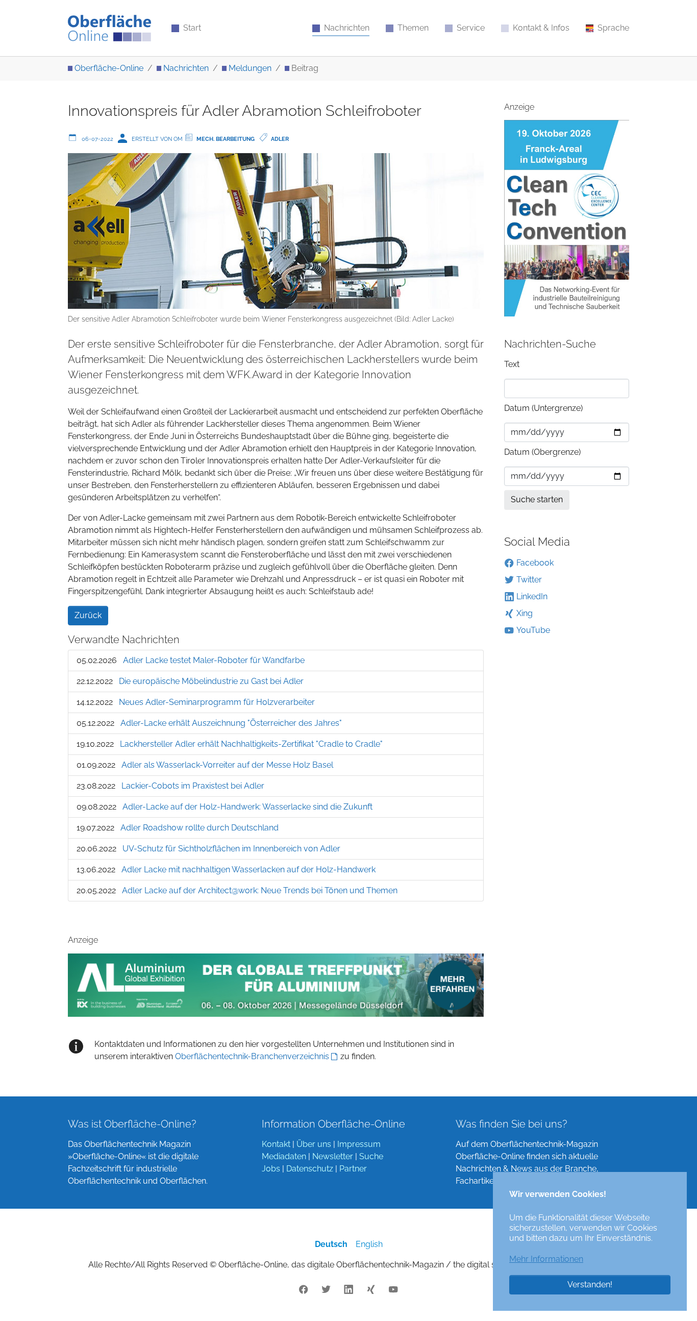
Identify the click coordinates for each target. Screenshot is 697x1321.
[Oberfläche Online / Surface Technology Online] (109, 28)
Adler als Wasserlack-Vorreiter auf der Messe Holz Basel (227, 765)
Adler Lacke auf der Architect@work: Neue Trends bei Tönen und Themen (259, 890)
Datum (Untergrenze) (543, 408)
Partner (353, 1168)
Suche (371, 1156)
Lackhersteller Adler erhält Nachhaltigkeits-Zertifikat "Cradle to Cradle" (251, 744)
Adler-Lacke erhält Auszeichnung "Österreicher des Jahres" (231, 723)
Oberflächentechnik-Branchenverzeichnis (252, 1056)
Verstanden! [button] (589, 1284)
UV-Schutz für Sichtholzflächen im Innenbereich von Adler (231, 848)
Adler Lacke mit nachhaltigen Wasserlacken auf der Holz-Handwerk (248, 869)
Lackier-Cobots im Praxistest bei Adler (192, 786)
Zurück (88, 615)
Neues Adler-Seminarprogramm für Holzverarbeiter (217, 702)
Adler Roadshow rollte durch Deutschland (199, 828)
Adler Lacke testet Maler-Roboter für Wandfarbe (214, 660)
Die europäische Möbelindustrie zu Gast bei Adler (211, 681)
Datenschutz (309, 1168)
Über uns (313, 1144)
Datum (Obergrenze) (542, 452)
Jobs (271, 1168)
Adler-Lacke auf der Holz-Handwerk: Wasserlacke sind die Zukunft (247, 807)
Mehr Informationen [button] (546, 1259)
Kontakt (276, 1144)
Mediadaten (284, 1156)
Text (511, 364)
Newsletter (332, 1156)
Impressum (359, 1144)
